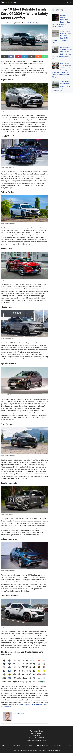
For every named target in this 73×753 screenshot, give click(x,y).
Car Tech (26, 23)
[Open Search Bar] (67, 2)
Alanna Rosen (7, 23)
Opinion (38, 23)
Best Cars (33, 23)
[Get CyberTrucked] (9, 2)
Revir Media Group (35, 750)
